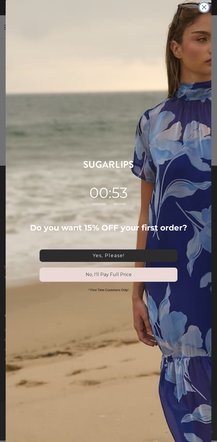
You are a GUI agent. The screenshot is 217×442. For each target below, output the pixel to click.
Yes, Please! (109, 255)
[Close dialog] (204, 7)
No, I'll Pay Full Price (109, 274)
